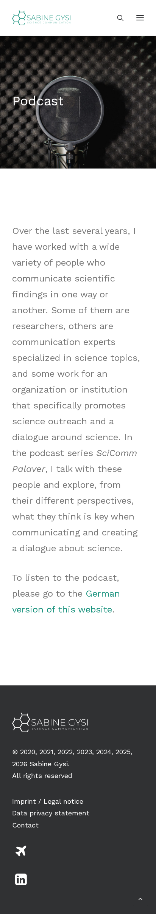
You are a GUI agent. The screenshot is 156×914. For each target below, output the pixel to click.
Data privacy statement (50, 813)
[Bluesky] (21, 855)
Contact (25, 825)
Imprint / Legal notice (47, 801)
